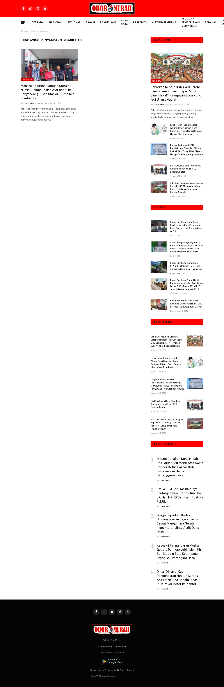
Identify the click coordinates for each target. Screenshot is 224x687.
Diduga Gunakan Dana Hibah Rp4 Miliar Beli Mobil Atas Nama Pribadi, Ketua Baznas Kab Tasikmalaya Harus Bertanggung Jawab (180, 467)
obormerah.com (105, 646)
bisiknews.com (119, 646)
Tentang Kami (96, 670)
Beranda (38, 22)
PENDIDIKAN (108, 22)
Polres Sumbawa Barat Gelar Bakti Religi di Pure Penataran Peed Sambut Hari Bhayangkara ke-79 (186, 226)
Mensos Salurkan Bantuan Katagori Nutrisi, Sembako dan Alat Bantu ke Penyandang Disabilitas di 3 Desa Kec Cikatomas (47, 92)
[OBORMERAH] (112, 8)
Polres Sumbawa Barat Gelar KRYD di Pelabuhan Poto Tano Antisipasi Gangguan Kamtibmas (186, 266)
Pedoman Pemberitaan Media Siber (190, 22)
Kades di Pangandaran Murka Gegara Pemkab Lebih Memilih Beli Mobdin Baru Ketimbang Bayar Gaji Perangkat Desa (179, 552)
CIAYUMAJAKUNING (164, 22)
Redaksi (210, 22)
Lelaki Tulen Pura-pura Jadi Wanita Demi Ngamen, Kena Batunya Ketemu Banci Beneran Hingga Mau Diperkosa (186, 129)
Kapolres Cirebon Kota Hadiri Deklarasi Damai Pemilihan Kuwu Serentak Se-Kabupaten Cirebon (186, 303)
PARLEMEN (140, 22)
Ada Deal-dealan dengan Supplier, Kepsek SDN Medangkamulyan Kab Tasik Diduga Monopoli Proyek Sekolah (186, 187)
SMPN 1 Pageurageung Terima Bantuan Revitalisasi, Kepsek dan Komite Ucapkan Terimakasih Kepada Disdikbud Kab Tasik (186, 247)
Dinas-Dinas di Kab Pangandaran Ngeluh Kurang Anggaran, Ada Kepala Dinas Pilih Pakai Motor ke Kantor (177, 578)
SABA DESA (124, 22)
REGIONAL (74, 22)
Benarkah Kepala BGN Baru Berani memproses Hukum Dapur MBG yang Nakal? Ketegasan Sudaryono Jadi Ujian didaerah (176, 93)
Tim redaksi (28, 103)
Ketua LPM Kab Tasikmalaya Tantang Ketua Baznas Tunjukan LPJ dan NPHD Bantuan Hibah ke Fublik (180, 495)
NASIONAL (55, 22)
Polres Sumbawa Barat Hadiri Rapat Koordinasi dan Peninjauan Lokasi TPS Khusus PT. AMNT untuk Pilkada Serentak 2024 (186, 285)
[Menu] (23, 22)
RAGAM (90, 22)
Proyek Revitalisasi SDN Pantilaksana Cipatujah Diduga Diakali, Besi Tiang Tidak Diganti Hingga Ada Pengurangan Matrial (186, 150)
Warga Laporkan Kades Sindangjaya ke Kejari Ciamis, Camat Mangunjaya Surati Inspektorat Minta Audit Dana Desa (178, 523)
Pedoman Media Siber (115, 670)
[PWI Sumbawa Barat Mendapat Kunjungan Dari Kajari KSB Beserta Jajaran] (159, 169)
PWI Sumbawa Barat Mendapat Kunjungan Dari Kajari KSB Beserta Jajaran (185, 168)
